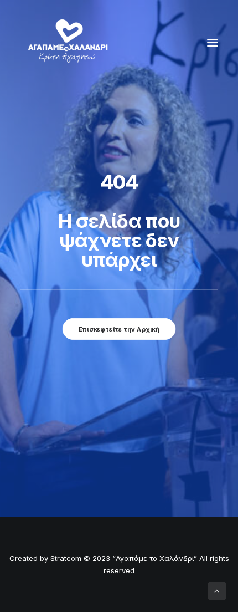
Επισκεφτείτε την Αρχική (119, 329)
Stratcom (65, 558)
